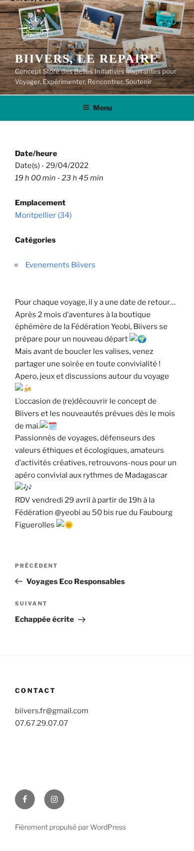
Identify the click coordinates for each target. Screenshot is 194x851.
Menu (102, 107)
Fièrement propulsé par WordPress (70, 827)
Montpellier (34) (43, 215)
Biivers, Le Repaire (86, 58)
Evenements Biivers (60, 264)
